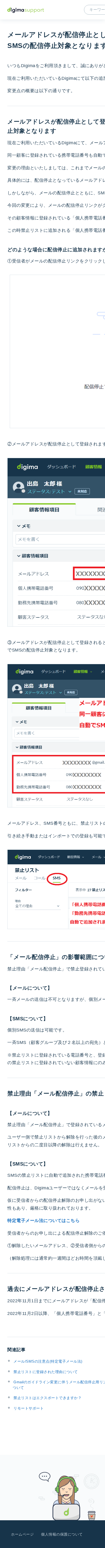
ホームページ (22, 1534)
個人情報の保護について (62, 1534)
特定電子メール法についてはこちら (43, 1220)
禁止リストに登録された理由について (45, 1372)
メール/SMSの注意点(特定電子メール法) (48, 1361)
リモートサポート (28, 1408)
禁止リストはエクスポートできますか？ (47, 1398)
